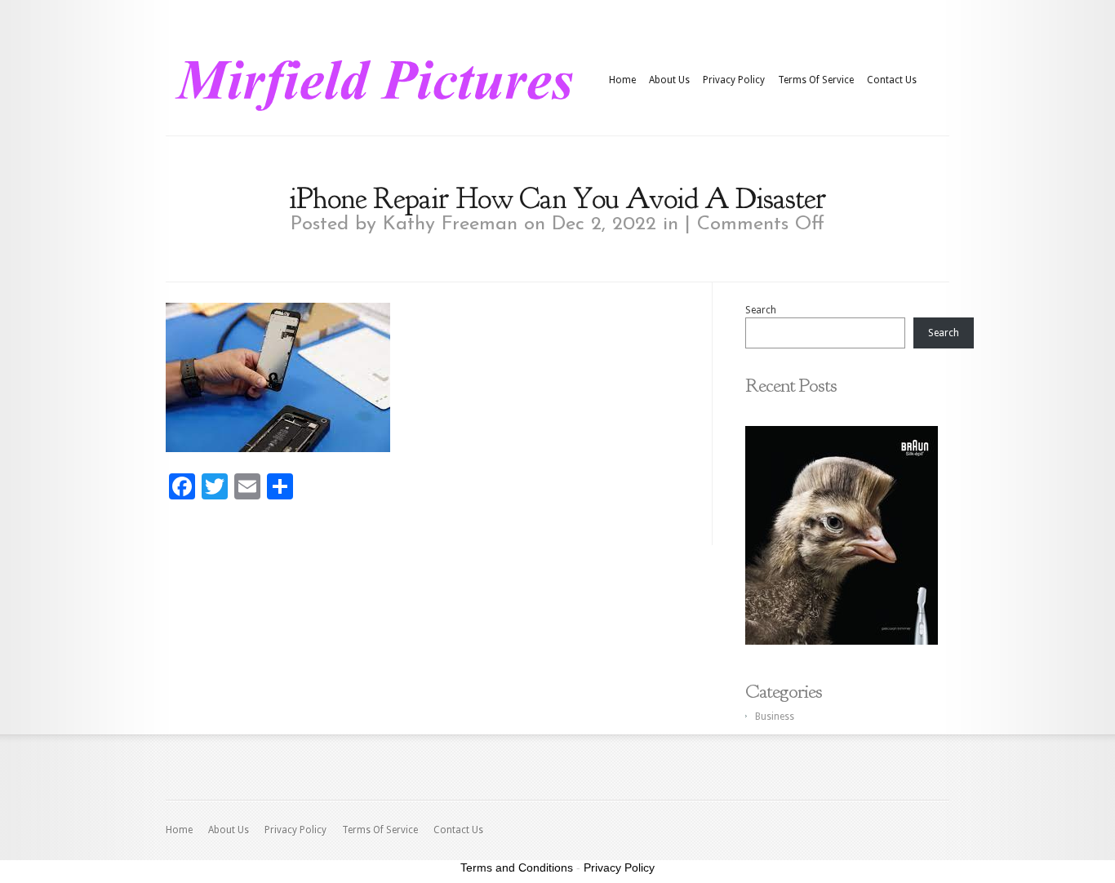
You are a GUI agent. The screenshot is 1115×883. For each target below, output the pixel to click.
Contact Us (892, 80)
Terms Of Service (816, 80)
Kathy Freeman (450, 224)
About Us (669, 80)
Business (774, 716)
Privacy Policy (734, 80)
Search (760, 310)
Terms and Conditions (516, 867)
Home (622, 80)
